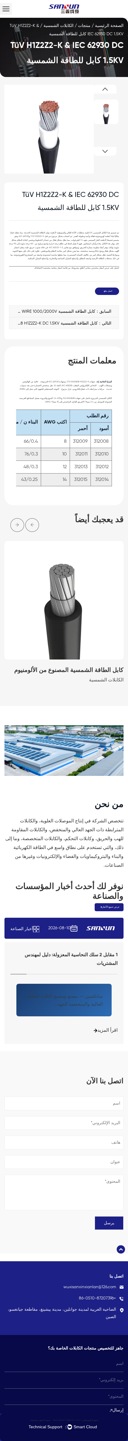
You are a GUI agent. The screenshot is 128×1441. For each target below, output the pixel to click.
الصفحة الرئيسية (109, 26)
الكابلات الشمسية (58, 26)
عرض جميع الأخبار (111, 907)
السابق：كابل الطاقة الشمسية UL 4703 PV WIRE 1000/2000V (60, 311)
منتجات (84, 26)
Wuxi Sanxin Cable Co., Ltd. (65, 1420)
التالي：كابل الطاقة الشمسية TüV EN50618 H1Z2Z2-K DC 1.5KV (60, 323)
